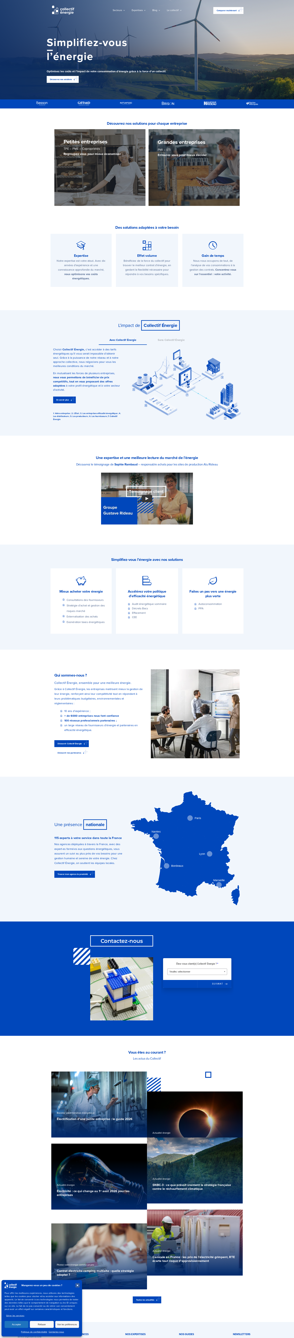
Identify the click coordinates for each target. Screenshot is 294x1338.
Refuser (42, 1324)
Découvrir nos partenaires (69, 752)
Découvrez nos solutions (61, 79)
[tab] (123, 340)
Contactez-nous (56, 1332)
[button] (77, 1285)
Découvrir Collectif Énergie (70, 743)
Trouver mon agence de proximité (73, 874)
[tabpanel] (147, 384)
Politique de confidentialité (34, 1332)
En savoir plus (62, 399)
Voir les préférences (67, 1324)
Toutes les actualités (145, 1299)
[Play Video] (147, 498)
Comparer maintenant (227, 10)
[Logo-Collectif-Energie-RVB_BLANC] (63, 7)
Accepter (16, 1324)
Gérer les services (15, 1315)
